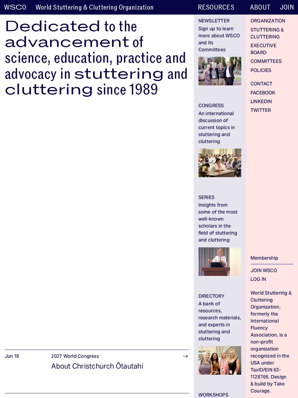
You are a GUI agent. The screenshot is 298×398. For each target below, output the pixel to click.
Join (287, 7)
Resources (216, 7)
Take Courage (268, 387)
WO (15, 7)
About (260, 7)
